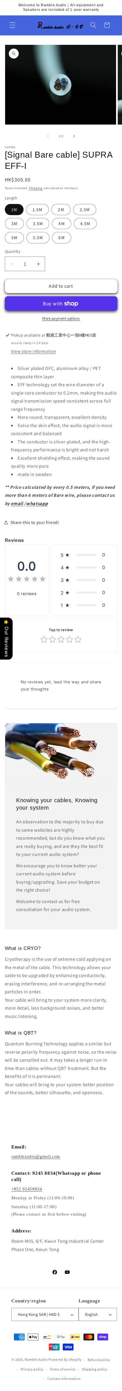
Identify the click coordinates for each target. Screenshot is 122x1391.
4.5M (85, 223)
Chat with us (109, 1378)
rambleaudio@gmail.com (35, 1156)
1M (14, 209)
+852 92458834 (26, 1189)
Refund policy (99, 1360)
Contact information (64, 1378)
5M (14, 237)
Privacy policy (32, 1369)
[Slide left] (48, 136)
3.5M (38, 223)
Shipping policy (95, 1369)
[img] (26, 580)
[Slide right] (74, 136)
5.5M (38, 237)
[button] (12, 25)
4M (61, 223)
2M (61, 209)
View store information (33, 351)
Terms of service (62, 1369)
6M (61, 237)
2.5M (85, 209)
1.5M (37, 209)
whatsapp (37, 503)
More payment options (61, 318)
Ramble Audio (36, 1360)
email (17, 503)
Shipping (36, 188)
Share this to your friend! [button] (34, 522)
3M (14, 223)
